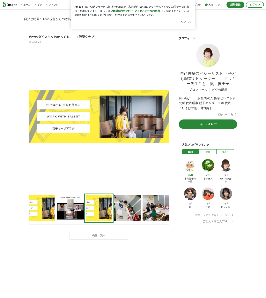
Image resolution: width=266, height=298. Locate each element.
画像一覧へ (99, 235)
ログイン (255, 4)
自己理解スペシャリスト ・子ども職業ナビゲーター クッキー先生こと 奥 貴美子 (208, 78)
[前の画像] (33, 116)
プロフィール (198, 89)
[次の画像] (165, 116)
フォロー (210, 124)
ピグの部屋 (219, 89)
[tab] (190, 151)
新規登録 (235, 4)
